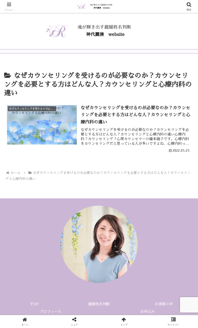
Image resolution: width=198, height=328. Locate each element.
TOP (34, 304)
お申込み (147, 311)
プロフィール (52, 311)
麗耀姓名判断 (99, 304)
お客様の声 (164, 304)
